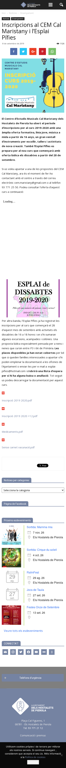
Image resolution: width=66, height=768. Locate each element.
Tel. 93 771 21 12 (33, 728)
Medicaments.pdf (12, 431)
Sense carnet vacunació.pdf (18, 447)
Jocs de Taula (35, 590)
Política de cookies (35, 757)
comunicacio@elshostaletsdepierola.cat (33, 739)
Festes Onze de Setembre (43, 607)
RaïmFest (33, 572)
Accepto (33, 762)
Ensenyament (17, 18)
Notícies (6, 18)
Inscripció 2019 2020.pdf (17, 400)
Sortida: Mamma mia (39, 527)
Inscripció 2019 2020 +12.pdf (19, 416)
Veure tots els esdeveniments (23, 631)
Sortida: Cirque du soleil (42, 550)
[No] (61, 755)
